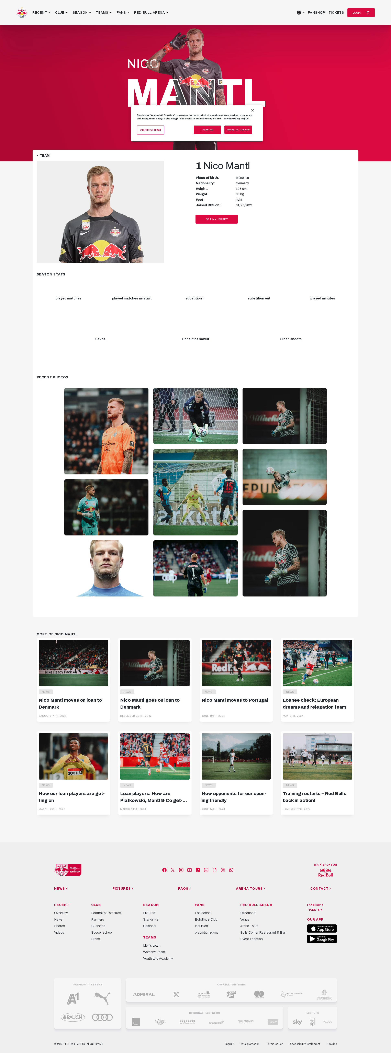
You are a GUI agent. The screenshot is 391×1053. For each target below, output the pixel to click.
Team (44, 155)
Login (357, 12)
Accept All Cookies (238, 129)
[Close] (252, 110)
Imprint (245, 118)
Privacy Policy (232, 118)
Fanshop (316, 12)
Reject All (208, 129)
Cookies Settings (150, 130)
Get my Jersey (217, 219)
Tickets (336, 12)
